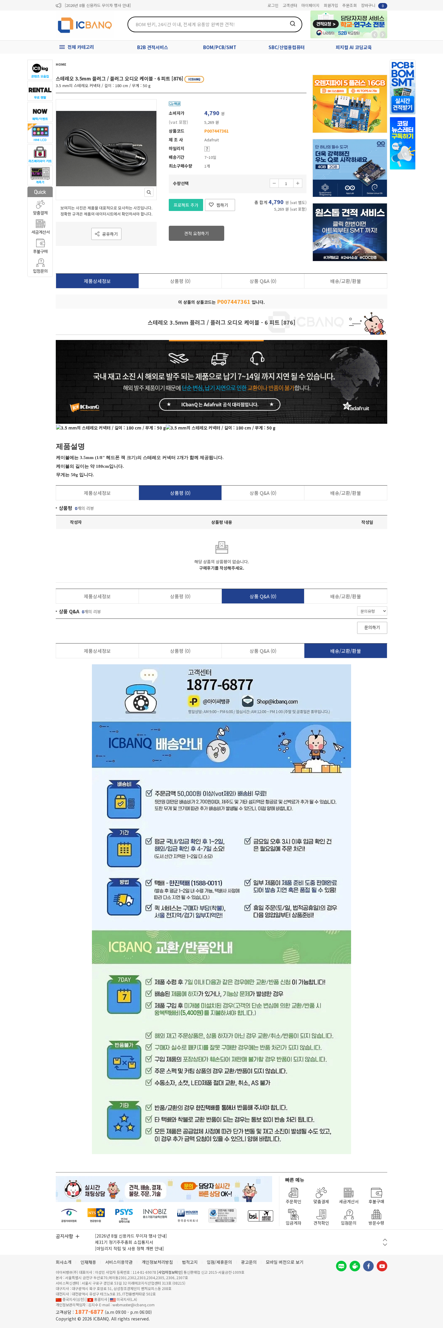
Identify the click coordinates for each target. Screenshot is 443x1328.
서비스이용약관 (119, 1262)
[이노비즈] (155, 1215)
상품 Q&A (263, 281)
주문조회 (349, 5)
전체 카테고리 (81, 47)
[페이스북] (368, 1266)
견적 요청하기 (196, 233)
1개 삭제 (274, 183)
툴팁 (207, 149)
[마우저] (188, 1215)
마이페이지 (310, 5)
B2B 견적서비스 (152, 47)
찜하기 (222, 205)
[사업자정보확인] (170, 1272)
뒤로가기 (375, 34)
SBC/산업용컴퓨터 (287, 47)
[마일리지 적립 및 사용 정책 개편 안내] (129, 1248)
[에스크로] (222, 1215)
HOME (61, 64)
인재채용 (88, 1262)
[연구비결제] (124, 1215)
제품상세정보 (97, 281)
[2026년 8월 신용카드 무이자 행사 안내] (98, 5)
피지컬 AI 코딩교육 (354, 47)
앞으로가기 (383, 34)
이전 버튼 (385, 1239)
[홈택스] (96, 1215)
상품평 (180, 281)
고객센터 (290, 5)
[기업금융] (260, 1216)
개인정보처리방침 (157, 1262)
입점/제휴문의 (219, 1262)
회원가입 (331, 5)
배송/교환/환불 (345, 281)
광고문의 (249, 1262)
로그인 (273, 5)
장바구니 (372, 5)
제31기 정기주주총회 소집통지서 (124, 1242)
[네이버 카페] (355, 1266)
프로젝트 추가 (186, 205)
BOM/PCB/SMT (219, 47)
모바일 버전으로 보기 (284, 1262)
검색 (292, 23)
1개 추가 (298, 183)
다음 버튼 (385, 1244)
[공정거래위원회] (69, 1215)
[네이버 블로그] (341, 1266)
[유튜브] (382, 1266)
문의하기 (372, 627)
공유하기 (110, 234)
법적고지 (190, 1262)
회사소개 (63, 1262)
